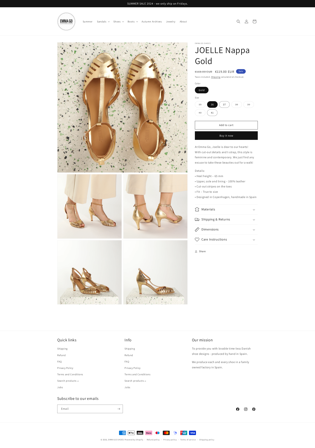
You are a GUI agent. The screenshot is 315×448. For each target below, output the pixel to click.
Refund (61, 355)
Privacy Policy (65, 368)
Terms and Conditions (70, 374)
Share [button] (202, 251)
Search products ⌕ (68, 380)
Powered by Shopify (134, 439)
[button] (103, 21)
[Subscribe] (119, 409)
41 (212, 112)
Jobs (60, 387)
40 (202, 113)
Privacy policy (170, 439)
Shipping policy (206, 439)
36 (212, 104)
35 (202, 105)
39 (250, 105)
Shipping (215, 76)
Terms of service (188, 439)
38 (238, 105)
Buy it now (226, 135)
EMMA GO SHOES (116, 439)
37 (224, 104)
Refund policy (153, 439)
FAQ (59, 361)
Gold (202, 90)
